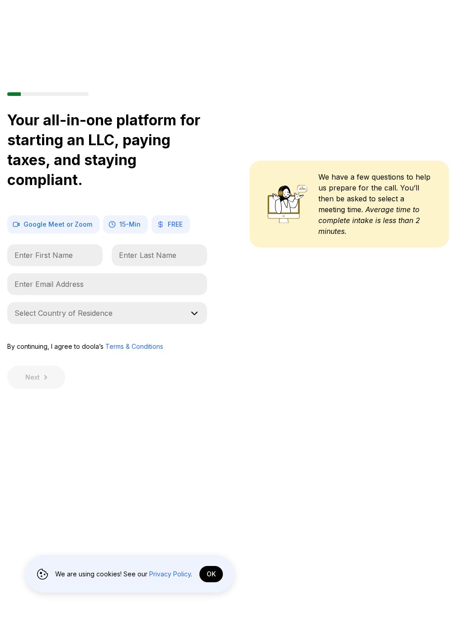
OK (211, 574)
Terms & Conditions (134, 346)
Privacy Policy (170, 574)
